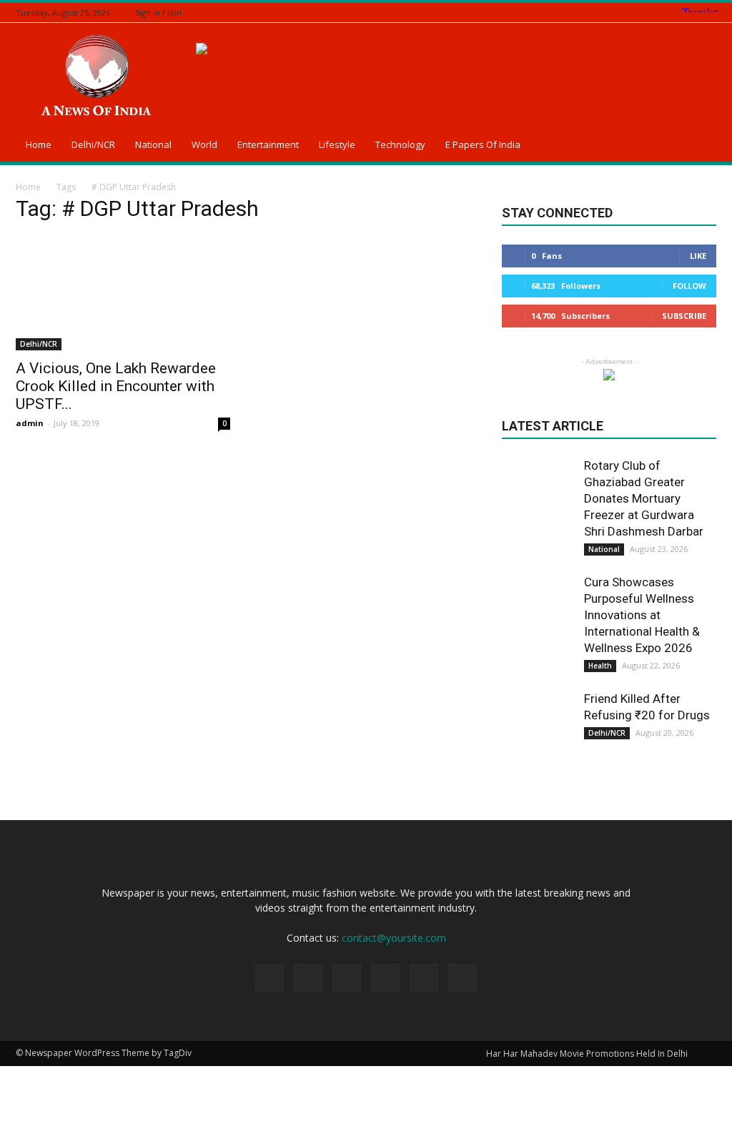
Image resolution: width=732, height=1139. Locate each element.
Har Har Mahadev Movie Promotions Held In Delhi (587, 1053)
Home (38, 144)
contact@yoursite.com (394, 938)
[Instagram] (655, 12)
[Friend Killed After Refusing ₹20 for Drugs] (537, 726)
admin (30, 423)
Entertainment (268, 144)
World (204, 144)
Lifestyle (337, 144)
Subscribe (684, 315)
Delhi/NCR (93, 144)
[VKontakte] (708, 12)
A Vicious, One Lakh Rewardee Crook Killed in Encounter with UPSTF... (116, 386)
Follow (689, 285)
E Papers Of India (482, 144)
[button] (699, 146)
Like (698, 255)
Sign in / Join (158, 12)
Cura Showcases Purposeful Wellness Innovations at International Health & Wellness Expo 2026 (642, 615)
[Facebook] (637, 12)
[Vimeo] (690, 12)
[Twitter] (673, 12)
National (153, 144)
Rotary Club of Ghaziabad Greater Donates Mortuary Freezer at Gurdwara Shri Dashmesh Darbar (643, 498)
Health (600, 666)
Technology (400, 144)
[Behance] (619, 12)
